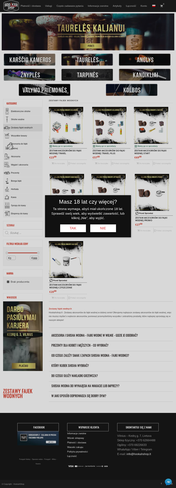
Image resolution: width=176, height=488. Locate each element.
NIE (103, 228)
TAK (73, 228)
